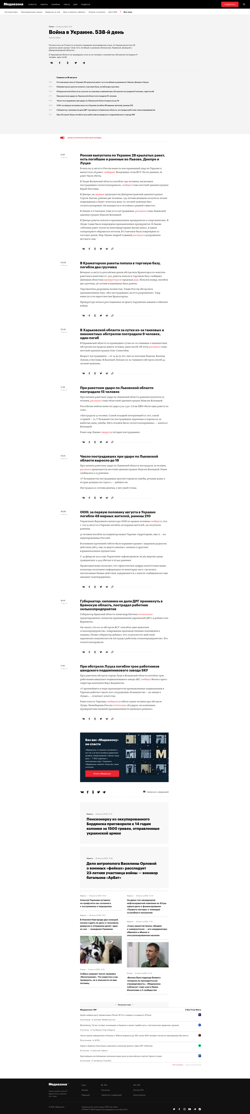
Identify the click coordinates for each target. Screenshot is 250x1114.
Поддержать (229, 4)
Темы (84, 1084)
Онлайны (55, 4)
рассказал (140, 211)
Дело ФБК (112, 11)
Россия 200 (138, 1089)
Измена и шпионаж (97, 11)
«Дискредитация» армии (31, 11)
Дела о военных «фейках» (74, 11)
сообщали (112, 702)
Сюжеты (44, 4)
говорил (105, 432)
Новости (32, 4)
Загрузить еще (124, 1005)
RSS (105, 1084)
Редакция (86, 1094)
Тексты (67, 4)
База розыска (139, 1094)
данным (99, 194)
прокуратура (111, 280)
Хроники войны (54, 37)
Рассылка (105, 1089)
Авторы (85, 1089)
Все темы (128, 12)
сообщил (127, 185)
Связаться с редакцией (158, 791)
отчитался (144, 614)
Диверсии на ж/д (52, 11)
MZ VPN (136, 1084)
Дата (75, 4)
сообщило (156, 521)
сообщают (109, 172)
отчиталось (120, 705)
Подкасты (85, 4)
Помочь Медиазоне (102, 773)
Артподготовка (11, 11)
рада (136, 280)
